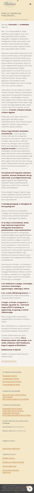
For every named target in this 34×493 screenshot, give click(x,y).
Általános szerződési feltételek (13, 462)
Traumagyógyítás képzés (11, 384)
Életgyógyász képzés (9, 376)
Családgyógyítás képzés (10, 379)
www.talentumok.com (9, 361)
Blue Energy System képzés (11, 381)
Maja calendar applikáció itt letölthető (15, 399)
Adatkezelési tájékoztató (11, 448)
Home (7, 19)
